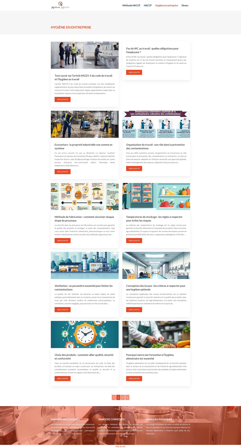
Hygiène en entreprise (166, 5)
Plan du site (120, 446)
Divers (185, 5)
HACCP (148, 5)
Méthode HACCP (131, 5)
